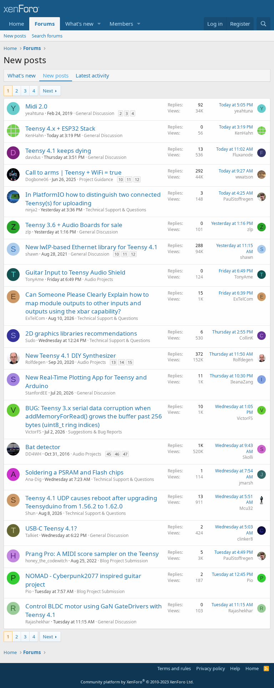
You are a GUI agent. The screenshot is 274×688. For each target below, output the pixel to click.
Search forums (47, 35)
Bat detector (42, 447)
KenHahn (34, 135)
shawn (31, 254)
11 (129, 179)
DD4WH (33, 454)
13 (113, 362)
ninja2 (31, 210)
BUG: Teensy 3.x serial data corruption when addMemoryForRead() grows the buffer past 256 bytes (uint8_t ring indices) (93, 416)
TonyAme (34, 279)
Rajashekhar (37, 622)
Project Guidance (96, 179)
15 (130, 362)
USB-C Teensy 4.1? (51, 528)
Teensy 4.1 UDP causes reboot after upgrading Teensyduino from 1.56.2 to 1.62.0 (91, 502)
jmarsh (246, 483)
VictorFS (33, 432)
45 (109, 454)
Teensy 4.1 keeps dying (58, 150)
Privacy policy (210, 668)
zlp (28, 232)
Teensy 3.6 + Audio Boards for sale (73, 225)
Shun (30, 513)
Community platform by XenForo (137, 681)
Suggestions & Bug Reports (95, 432)
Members (121, 23)
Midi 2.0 (36, 106)
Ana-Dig (33, 479)
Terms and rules (174, 668)
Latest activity (92, 75)
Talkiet (31, 535)
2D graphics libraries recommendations (81, 333)
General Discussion (95, 113)
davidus (33, 157)
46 (117, 454)
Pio (28, 591)
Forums (45, 23)
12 (137, 179)
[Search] (263, 23)
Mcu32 (246, 508)
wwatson (244, 177)
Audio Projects (99, 279)
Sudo (30, 340)
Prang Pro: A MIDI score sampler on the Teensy (92, 553)
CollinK (246, 338)
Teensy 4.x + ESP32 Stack (60, 128)
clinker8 (245, 539)
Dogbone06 (37, 179)
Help (235, 668)
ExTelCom (35, 318)
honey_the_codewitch (46, 561)
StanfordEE (36, 393)
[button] (99, 23)
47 (125, 454)
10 (120, 179)
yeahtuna (34, 113)
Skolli (248, 457)
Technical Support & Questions (116, 210)
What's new (79, 23)
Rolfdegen (35, 362)
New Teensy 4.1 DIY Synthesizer (70, 355)
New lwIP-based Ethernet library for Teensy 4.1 (91, 247)
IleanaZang (241, 382)
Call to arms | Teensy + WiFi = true (73, 172)
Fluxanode (243, 155)
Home (16, 23)
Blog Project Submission (124, 561)
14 (122, 362)
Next (48, 90)
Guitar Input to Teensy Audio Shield (75, 272)
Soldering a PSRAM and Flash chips (74, 472)
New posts (15, 35)
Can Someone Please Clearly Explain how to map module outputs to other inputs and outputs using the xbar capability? (87, 303)
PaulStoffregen (238, 199)
